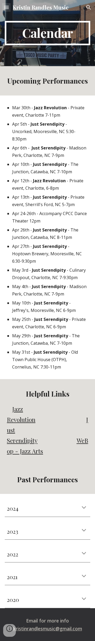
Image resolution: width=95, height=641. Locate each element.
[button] (6, 7)
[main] (47, 33)
